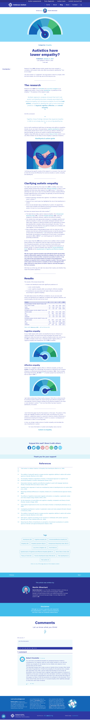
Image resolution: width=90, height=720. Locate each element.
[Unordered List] (27, 648)
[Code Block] (31, 648)
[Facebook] (29, 448)
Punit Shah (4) (53, 547)
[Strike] (24, 648)
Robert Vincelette (32, 658)
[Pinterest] (43, 448)
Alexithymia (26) (27, 539)
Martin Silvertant (52, 10)
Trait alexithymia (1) (63, 555)
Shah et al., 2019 (34, 327)
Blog (61, 5)
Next (79, 575)
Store (67, 5)
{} (34, 648)
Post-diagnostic (49, 1)
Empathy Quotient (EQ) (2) (38, 543)
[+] (36, 648)
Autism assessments (34, 1)
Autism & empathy (45, 430)
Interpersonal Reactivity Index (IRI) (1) (58, 543)
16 (18, 480)
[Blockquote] (29, 648)
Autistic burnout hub (75, 1)
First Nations (37, 700)
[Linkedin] (56, 448)
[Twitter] (34, 448)
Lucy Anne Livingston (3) (39, 547)
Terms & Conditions (25, 716)
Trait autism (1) (45, 559)
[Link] (32, 648)
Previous (12, 575)
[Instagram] (38, 448)
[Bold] (19, 648)
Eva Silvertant (75, 715)
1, (18, 468)
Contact (74, 5)
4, (18, 478)
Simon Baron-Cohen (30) (62, 551)
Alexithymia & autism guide (45, 138)
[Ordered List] (26, 648)
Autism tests (61, 1)
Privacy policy (18, 716)
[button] (80, 4)
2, (18, 470)
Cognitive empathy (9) (40, 539)
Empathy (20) (24, 543)
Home (48, 5)
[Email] (60, 448)
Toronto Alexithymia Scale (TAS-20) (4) (44, 555)
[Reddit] (47, 448)
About (55, 5)
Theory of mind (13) (26, 555)
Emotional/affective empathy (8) (58, 539)
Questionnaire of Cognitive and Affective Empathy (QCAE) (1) (37, 551)
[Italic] (20, 648)
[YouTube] (47, 715)
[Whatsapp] (52, 448)
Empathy (49, 45)
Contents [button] (6, 69)
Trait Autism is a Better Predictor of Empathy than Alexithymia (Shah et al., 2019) (42, 468)
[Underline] (22, 648)
